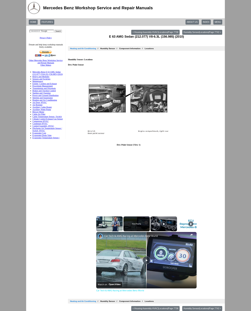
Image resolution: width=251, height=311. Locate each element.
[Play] (163, 223)
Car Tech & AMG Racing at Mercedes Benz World (131, 235)
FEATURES (47, 22)
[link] (100, 236)
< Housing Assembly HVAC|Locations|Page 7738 (155, 32)
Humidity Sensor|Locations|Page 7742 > (202, 32)
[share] (191, 234)
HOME (33, 22)
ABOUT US (192, 22)
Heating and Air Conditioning (83, 48)
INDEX (206, 22)
